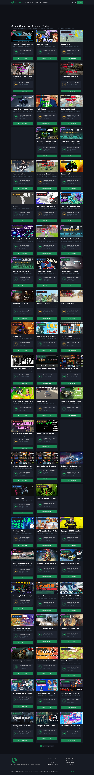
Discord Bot (38, 2)
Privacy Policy (70, 762)
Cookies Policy (70, 764)
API (33, 2)
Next (52, 746)
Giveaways (28, 2)
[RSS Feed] (73, 771)
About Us (50, 760)
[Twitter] (71, 771)
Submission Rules (53, 764)
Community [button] (46, 2)
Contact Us (51, 762)
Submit (80, 2)
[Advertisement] (47, 14)
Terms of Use (70, 760)
